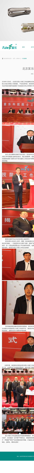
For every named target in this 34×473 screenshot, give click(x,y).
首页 (23, 47)
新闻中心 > (19, 58)
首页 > (14, 58)
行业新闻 (24, 58)
